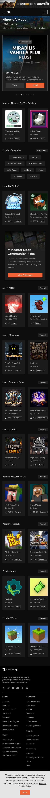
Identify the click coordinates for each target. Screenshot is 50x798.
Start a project (7, 740)
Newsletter (30, 713)
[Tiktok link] (8, 687)
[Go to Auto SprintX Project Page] (39, 310)
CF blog (29, 709)
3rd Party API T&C (9, 756)
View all (43, 288)
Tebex (28, 762)
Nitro (28, 766)
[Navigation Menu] (3, 12)
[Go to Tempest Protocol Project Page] (13, 208)
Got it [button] (24, 792)
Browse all (41, 150)
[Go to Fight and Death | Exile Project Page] (39, 451)
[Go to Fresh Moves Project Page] (39, 498)
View (14, 85)
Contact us (30, 744)
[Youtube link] (13, 687)
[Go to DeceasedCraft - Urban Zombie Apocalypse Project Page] (39, 546)
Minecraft (6, 705)
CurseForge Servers (33, 726)
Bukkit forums (31, 722)
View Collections (25, 275)
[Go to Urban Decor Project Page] (39, 125)
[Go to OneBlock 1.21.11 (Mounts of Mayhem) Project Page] (39, 640)
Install (35, 85)
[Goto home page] (9, 12)
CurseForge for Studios (35, 757)
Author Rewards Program (11, 748)
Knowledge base (32, 735)
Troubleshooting (32, 740)
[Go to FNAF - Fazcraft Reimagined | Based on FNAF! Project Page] (13, 357)
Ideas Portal (30, 705)
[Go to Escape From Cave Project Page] (13, 451)
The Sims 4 (6, 713)
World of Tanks (8, 730)
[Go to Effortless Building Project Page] (13, 125)
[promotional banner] (25, 4)
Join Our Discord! (33, 701)
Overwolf (29, 753)
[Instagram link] (3, 687)
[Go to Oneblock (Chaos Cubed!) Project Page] (13, 640)
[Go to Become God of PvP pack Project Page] (13, 404)
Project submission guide (11, 744)
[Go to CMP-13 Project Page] (39, 357)
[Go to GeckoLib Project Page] (13, 593)
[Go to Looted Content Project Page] (13, 310)
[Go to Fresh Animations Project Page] (13, 498)
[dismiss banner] (46, 2)
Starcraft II (6, 717)
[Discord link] (17, 687)
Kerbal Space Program (10, 722)
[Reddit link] (26, 687)
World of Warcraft (9, 709)
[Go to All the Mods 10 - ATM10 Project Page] (13, 546)
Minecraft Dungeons (10, 726)
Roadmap (30, 717)
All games (5, 701)
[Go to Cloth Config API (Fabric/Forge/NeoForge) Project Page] (39, 593)
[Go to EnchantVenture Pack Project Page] (39, 404)
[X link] (22, 687)
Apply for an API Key (10, 752)
